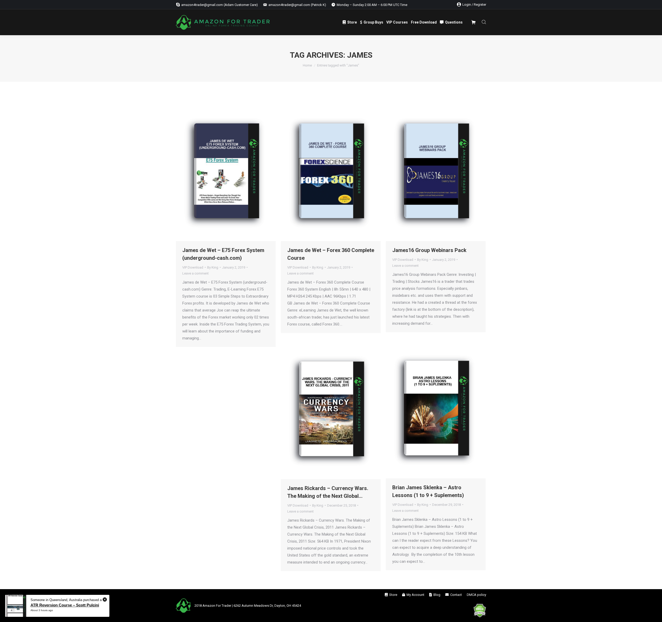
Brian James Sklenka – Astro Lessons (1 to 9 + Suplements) (428, 491)
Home (307, 65)
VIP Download (192, 267)
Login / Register (474, 4)
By (212, 267)
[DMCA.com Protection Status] (479, 611)
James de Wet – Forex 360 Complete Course (330, 254)
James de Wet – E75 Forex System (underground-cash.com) (223, 254)
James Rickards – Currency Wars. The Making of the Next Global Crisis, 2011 (327, 492)
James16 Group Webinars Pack (429, 250)
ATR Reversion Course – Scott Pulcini (65, 605)
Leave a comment (195, 273)
